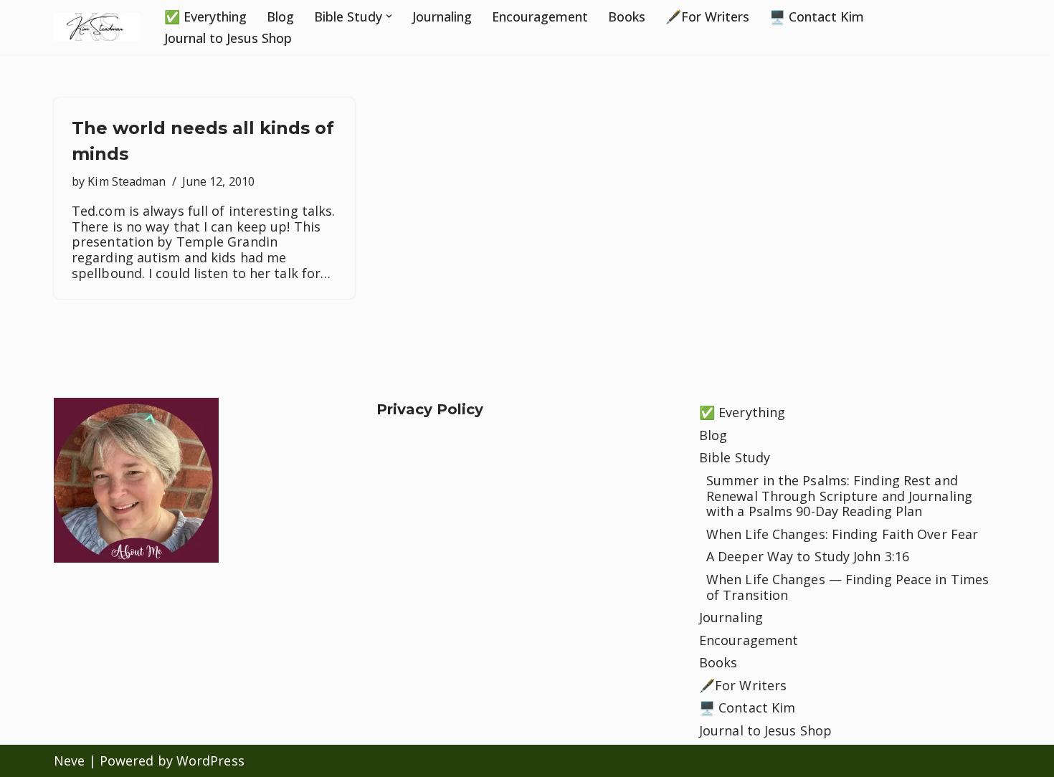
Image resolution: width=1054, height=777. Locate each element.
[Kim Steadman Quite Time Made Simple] (97, 27)
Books (626, 16)
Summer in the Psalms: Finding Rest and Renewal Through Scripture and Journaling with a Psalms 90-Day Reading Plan (839, 496)
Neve (69, 760)
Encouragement (540, 16)
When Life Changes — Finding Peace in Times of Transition (847, 587)
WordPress (210, 760)
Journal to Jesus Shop (228, 38)
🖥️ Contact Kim (816, 16)
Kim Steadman (126, 181)
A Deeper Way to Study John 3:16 (807, 556)
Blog (280, 16)
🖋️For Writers (707, 16)
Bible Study (734, 457)
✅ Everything (205, 16)
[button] (389, 16)
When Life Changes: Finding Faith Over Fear (842, 534)
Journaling (442, 16)
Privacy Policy (429, 409)
